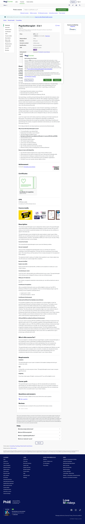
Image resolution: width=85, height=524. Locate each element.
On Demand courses (43, 13)
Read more (47, 35)
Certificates (8, 31)
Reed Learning (66, 465)
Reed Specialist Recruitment (69, 463)
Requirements (8, 44)
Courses (22, 1)
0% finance (5, 477)
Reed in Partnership (67, 467)
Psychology (17, 446)
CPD (6, 33)
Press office (45, 465)
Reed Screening (66, 469)
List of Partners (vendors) (30, 76)
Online (4, 20)
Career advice (30, 1)
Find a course (17, 10)
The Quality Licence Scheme (44, 52)
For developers (46, 463)
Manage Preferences (60, 515)
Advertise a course (7, 491)
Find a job (25, 461)
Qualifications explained (8, 483)
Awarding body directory (8, 481)
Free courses (62, 13)
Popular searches (26, 467)
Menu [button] (5, 5)
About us (45, 459)
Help (4, 459)
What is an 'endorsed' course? (25, 439)
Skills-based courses (7, 485)
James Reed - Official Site (68, 473)
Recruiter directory (27, 463)
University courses (53, 13)
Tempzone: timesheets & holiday (69, 459)
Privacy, (71, 515)
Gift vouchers (6, 475)
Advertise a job (26, 475)
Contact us (5, 461)
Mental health (11, 20)
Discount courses (24, 13)
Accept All (57, 80)
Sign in (79, 1)
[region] (43, 67)
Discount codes (6, 473)
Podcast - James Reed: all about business (71, 475)
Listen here (15, 514)
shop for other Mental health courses (43, 17)
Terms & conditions (77, 515)
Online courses (33, 13)
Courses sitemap (6, 493)
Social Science (29, 446)
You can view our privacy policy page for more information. (39, 69)
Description (8, 38)
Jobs (16, 1)
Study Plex (72, 26)
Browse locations (26, 469)
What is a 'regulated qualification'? (26, 435)
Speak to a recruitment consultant (70, 477)
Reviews (7, 50)
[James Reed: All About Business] (7, 512)
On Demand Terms (7, 489)
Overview (7, 27)
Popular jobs (25, 465)
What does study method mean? (25, 429)
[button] (35, 49)
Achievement (8, 29)
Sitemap (25, 477)
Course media (8, 36)
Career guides (6, 487)
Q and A (7, 48)
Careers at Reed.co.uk (47, 461)
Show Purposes (29, 80)
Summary (7, 25)
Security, (67, 515)
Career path (8, 46)
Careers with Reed (67, 471)
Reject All (47, 80)
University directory (7, 479)
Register (73, 1)
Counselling (19, 20)
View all (39, 443)
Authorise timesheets (67, 461)
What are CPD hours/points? (25, 432)
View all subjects (6, 465)
